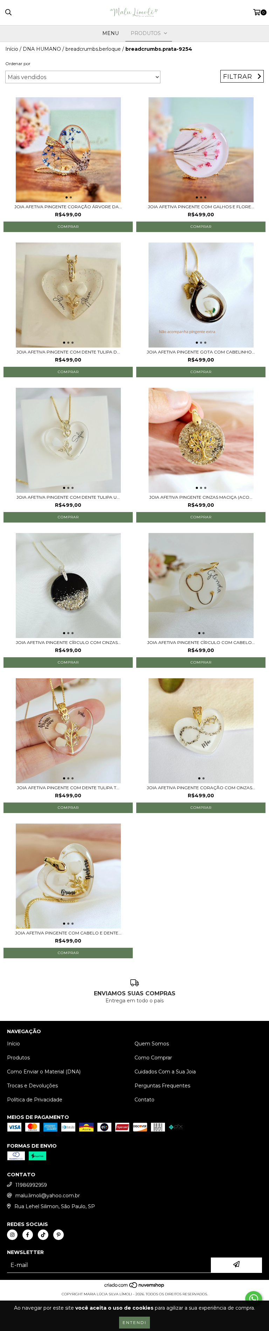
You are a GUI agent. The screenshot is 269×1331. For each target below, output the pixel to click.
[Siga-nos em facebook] (27, 1235)
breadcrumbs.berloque (93, 49)
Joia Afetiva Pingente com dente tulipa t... (68, 787)
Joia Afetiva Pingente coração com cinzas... (201, 787)
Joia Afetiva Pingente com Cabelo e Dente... (68, 933)
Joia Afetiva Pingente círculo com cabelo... (201, 642)
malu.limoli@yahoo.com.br (47, 1195)
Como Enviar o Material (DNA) (44, 1072)
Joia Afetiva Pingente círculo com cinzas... (68, 642)
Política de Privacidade (34, 1100)
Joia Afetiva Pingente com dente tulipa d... (68, 352)
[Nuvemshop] (134, 1287)
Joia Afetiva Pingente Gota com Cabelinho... (201, 352)
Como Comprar (153, 1058)
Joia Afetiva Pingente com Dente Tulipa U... (68, 497)
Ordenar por (17, 63)
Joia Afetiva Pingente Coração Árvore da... (68, 206)
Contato (144, 1100)
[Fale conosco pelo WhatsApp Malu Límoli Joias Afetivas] (253, 1299)
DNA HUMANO (42, 49)
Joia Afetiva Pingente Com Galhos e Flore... (201, 206)
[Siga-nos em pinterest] (58, 1235)
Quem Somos (151, 1044)
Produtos (18, 1058)
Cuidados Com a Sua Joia (165, 1072)
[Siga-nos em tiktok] (43, 1235)
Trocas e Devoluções (32, 1086)
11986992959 (31, 1185)
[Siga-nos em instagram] (12, 1235)
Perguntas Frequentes (162, 1086)
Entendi (134, 1322)
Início (11, 49)
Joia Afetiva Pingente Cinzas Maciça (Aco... (201, 497)
